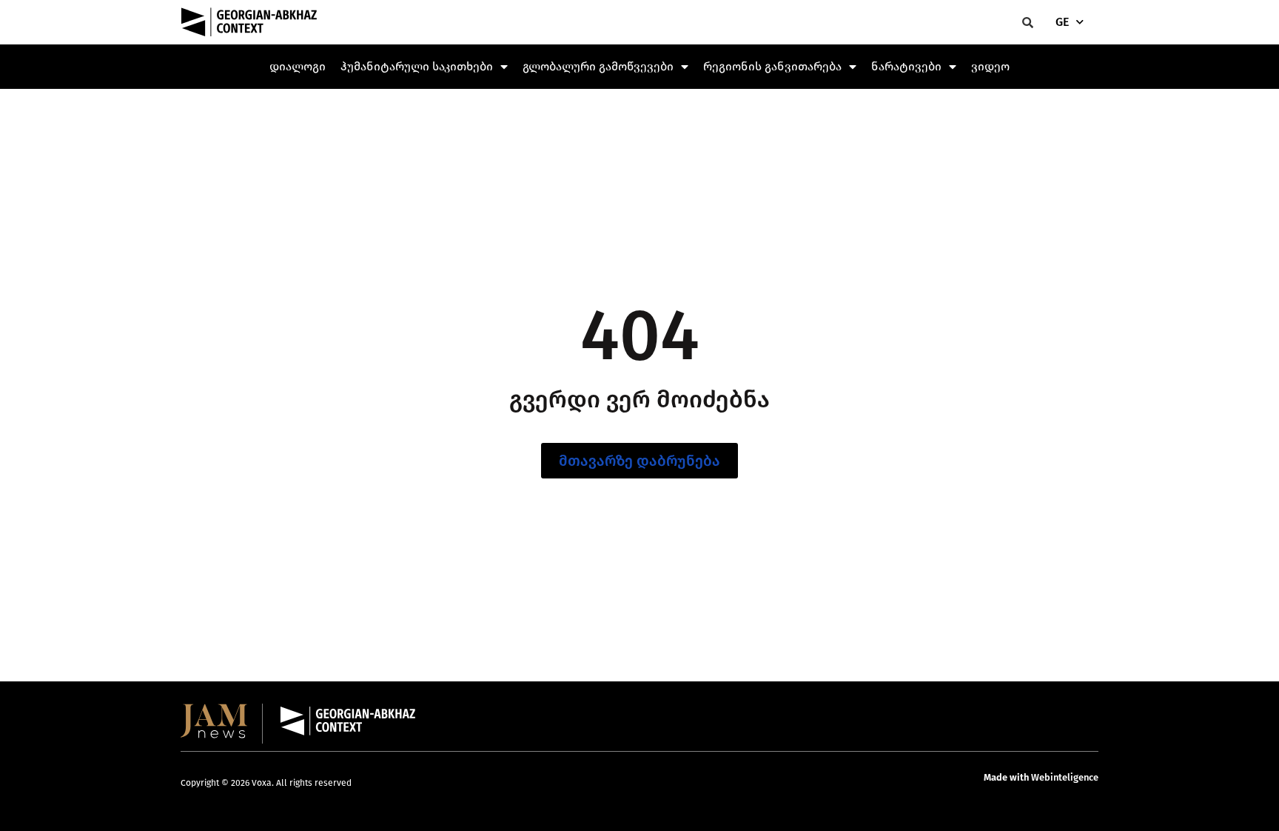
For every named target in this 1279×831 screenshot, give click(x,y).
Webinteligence (1064, 777)
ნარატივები (906, 66)
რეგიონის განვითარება (772, 66)
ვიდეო (990, 66)
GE (1062, 22)
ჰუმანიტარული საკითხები (416, 66)
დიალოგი (297, 66)
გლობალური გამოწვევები (598, 66)
